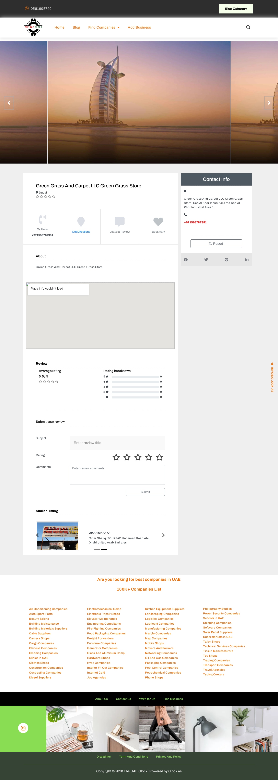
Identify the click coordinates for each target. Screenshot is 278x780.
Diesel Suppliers (40, 677)
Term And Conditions (133, 757)
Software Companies (217, 628)
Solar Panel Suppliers (218, 632)
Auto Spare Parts (41, 614)
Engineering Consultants (104, 623)
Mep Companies (156, 638)
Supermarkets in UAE (218, 637)
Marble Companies (158, 633)
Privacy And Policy (168, 757)
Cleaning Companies (43, 653)
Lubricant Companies (159, 623)
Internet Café (96, 672)
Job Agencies (96, 677)
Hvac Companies (98, 663)
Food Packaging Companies (106, 633)
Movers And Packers (159, 648)
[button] (248, 27)
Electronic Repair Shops (103, 614)
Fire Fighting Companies (104, 628)
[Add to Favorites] (158, 225)
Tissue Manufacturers (218, 651)
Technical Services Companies (224, 646)
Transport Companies (218, 665)
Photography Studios (217, 609)
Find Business (173, 699)
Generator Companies (102, 648)
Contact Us (123, 699)
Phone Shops (154, 677)
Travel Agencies (214, 670)
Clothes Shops (39, 663)
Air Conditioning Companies (48, 609)
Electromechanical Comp (104, 609)
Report (217, 243)
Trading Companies (216, 660)
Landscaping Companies (162, 614)
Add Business (139, 27)
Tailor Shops (211, 642)
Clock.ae (175, 771)
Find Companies (101, 27)
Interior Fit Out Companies (105, 667)
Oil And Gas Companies (161, 658)
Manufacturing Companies (163, 628)
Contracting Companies (45, 672)
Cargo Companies (41, 643)
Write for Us (147, 699)
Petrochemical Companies (163, 672)
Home (60, 27)
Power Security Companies (221, 613)
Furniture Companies (101, 643)
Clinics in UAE (38, 658)
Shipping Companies (217, 623)
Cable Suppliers (40, 633)
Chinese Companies (43, 648)
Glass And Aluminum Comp (106, 653)
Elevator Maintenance (102, 619)
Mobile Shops (154, 643)
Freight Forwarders (100, 638)
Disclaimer (104, 757)
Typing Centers (213, 674)
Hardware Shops (98, 658)
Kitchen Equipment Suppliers (165, 609)
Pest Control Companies (161, 667)
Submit (145, 491)
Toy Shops (210, 656)
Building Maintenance (44, 623)
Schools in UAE (213, 618)
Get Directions (81, 231)
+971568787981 (195, 222)
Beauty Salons (39, 619)
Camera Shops (39, 638)
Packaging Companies (160, 663)
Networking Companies (161, 653)
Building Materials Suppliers (48, 628)
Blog (76, 27)
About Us (101, 699)
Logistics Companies (159, 619)
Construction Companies (46, 667)
